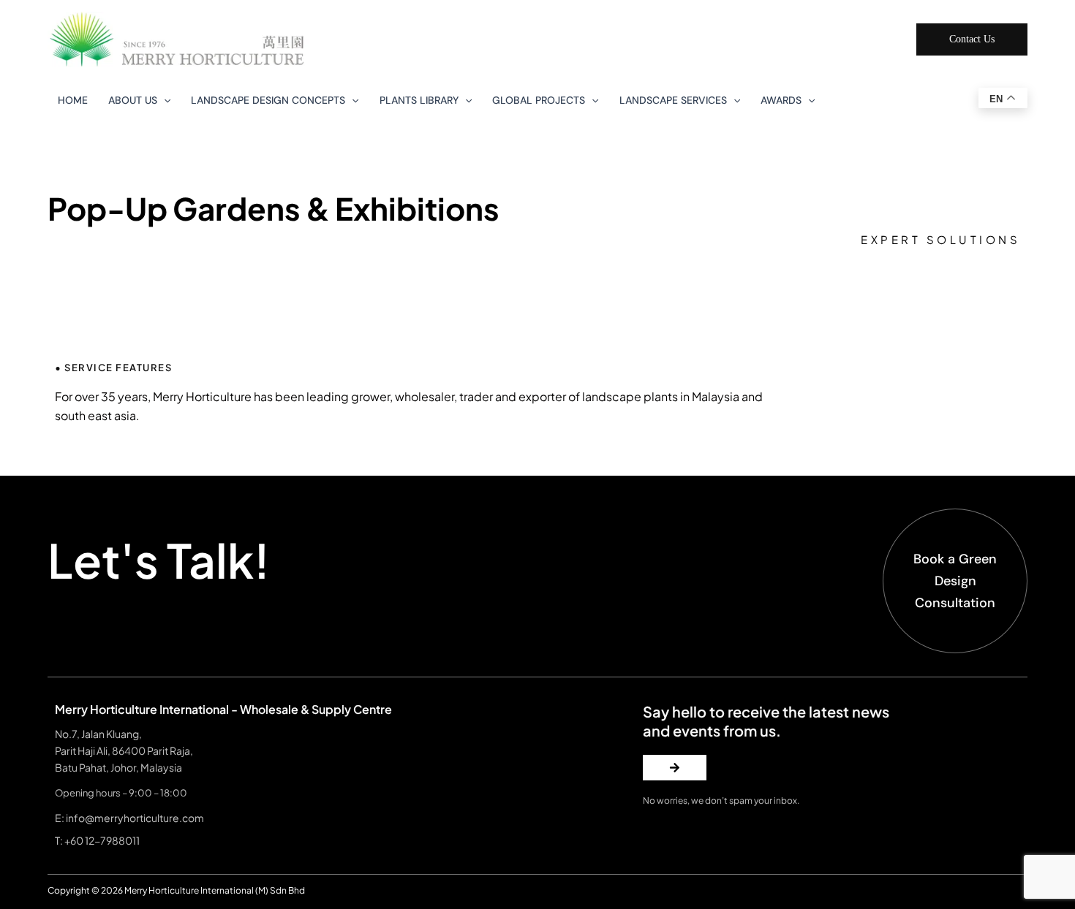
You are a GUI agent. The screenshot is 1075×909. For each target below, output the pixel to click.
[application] (163, 100)
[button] (971, 39)
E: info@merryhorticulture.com (129, 817)
